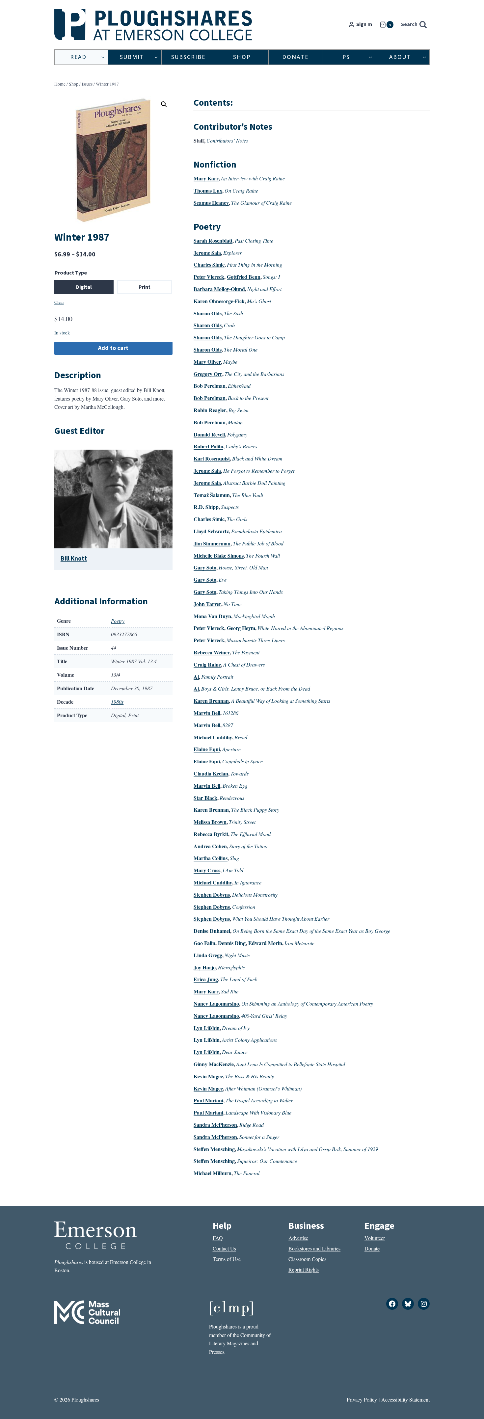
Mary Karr (206, 178)
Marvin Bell (207, 713)
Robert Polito (208, 446)
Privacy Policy (362, 1399)
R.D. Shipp (206, 507)
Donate (295, 57)
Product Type (71, 272)
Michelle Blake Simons (219, 555)
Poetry (117, 620)
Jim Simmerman (212, 543)
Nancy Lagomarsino (216, 1003)
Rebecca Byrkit (211, 834)
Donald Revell (209, 434)
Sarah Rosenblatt (213, 240)
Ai (196, 676)
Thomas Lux (208, 190)
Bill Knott (74, 558)
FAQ (218, 1237)
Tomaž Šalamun (212, 495)
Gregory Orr (208, 374)
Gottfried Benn (243, 276)
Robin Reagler (210, 410)
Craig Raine (207, 664)
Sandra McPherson (215, 1124)
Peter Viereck (209, 276)
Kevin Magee (208, 1076)
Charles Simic (209, 264)
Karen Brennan (211, 700)
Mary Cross (207, 870)
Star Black (205, 797)
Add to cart (113, 348)
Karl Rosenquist (212, 458)
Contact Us (224, 1248)
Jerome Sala (207, 252)
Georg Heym (241, 628)
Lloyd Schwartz (211, 531)
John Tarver (207, 604)
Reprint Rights (303, 1269)
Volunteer (374, 1237)
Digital (84, 287)
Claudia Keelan (211, 773)
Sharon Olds (208, 313)
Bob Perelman (210, 385)
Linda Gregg (208, 955)
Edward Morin (265, 943)
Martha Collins (211, 858)
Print (144, 287)
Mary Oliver (207, 361)
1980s (117, 701)
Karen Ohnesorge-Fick (219, 301)
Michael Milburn (212, 1173)
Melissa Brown (210, 822)
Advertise (298, 1237)
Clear (59, 302)
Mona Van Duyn (212, 616)
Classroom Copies (307, 1258)
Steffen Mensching (214, 1149)
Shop (242, 57)
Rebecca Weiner (212, 652)
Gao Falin (204, 943)
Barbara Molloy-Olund (219, 289)
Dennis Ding (232, 943)
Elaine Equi (207, 749)
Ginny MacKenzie (214, 1064)
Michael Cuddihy (213, 737)
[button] (164, 104)
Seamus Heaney (211, 202)
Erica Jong (206, 979)
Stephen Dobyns (212, 894)
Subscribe (188, 57)
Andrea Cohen (210, 846)
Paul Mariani (208, 1100)
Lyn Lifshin (207, 1028)
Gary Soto (205, 567)
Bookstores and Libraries (314, 1248)
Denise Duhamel (212, 930)
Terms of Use (227, 1258)
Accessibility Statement (405, 1399)
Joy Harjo (205, 967)
